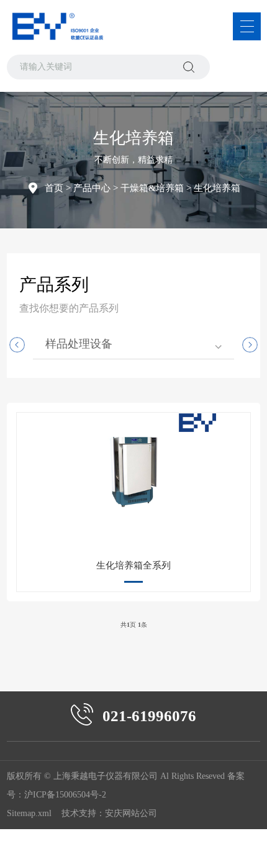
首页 (54, 188)
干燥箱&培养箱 (152, 188)
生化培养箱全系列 (133, 565)
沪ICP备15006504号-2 (65, 794)
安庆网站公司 (131, 813)
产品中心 (92, 188)
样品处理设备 (78, 344)
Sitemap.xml (29, 813)
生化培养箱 (217, 188)
